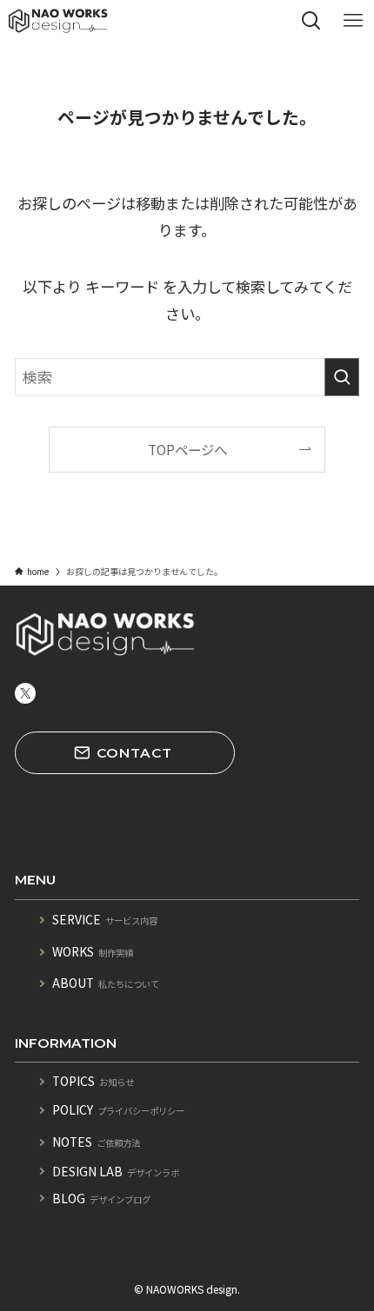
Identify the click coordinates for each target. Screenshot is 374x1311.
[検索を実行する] (341, 377)
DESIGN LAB (115, 1171)
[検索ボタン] (311, 21)
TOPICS (93, 1080)
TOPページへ (187, 449)
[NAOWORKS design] (58, 21)
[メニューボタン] (353, 21)
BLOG (101, 1198)
